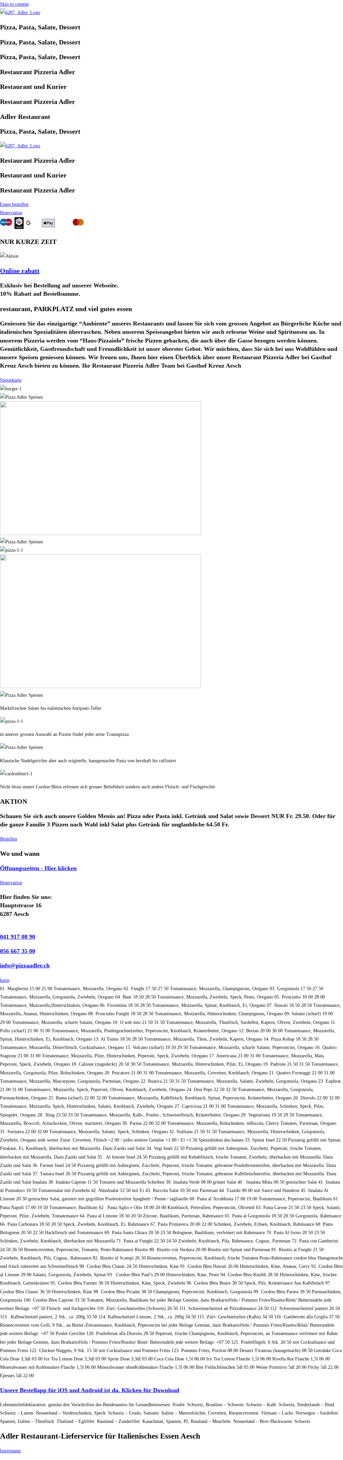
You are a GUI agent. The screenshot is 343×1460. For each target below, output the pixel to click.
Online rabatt (20, 270)
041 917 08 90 (17, 936)
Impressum (10, 1450)
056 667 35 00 (17, 951)
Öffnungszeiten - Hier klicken (38, 868)
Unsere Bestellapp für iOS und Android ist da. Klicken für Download (89, 1390)
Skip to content (14, 4)
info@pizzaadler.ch (25, 965)
